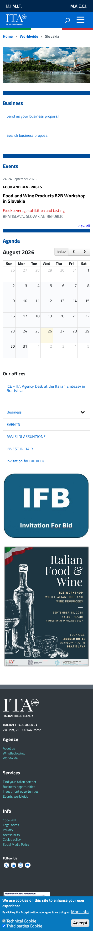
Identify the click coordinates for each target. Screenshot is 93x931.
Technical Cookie (21, 921)
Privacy (8, 829)
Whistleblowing (14, 753)
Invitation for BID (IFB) (25, 461)
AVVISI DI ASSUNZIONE (26, 436)
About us (9, 748)
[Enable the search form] (67, 20)
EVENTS (13, 424)
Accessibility (11, 834)
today (61, 251)
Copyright (9, 819)
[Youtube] (28, 865)
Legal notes (11, 824)
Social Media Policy (16, 844)
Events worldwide (15, 796)
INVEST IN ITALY (20, 449)
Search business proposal (27, 135)
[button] (82, 412)
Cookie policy (12, 839)
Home (8, 36)
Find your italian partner (19, 781)
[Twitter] (6, 865)
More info (80, 911)
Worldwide (29, 36)
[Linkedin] (13, 865)
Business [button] (14, 412)
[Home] (16, 19)
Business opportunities (19, 786)
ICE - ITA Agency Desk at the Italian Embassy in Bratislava (46, 388)
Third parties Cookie (24, 926)
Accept (80, 923)
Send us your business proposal (33, 116)
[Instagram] (20, 865)
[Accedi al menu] (80, 19)
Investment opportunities (21, 791)
